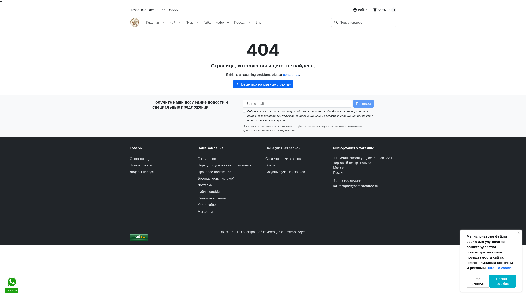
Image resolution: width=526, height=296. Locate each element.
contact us (291, 75)
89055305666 (350, 181)
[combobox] (363, 22)
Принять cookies (502, 281)
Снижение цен (141, 159)
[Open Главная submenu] (163, 22)
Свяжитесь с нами (212, 198)
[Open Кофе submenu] (228, 22)
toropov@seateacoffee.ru (358, 186)
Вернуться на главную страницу (263, 84)
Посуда (239, 22)
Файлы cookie (209, 192)
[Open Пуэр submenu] (197, 22)
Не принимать (478, 281)
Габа (207, 22)
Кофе (220, 22)
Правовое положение (214, 172)
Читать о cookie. (500, 268)
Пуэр (189, 22)
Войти (270, 165)
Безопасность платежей (216, 178)
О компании (207, 159)
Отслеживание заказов (283, 159)
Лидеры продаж (142, 172)
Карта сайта (207, 205)
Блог (259, 22)
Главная (152, 22)
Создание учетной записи (285, 172)
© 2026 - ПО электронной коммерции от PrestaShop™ (263, 232)
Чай (172, 22)
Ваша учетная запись (282, 148)
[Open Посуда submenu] (249, 22)
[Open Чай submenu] (179, 22)
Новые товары (141, 165)
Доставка (205, 185)
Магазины (205, 211)
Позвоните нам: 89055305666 (154, 10)
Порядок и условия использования (224, 165)
